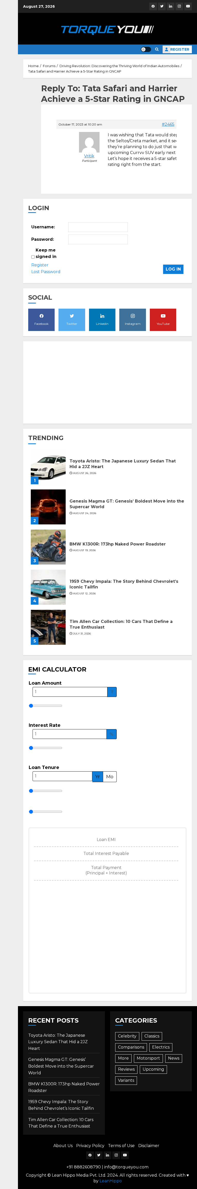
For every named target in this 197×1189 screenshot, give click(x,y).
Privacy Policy (90, 1145)
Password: (42, 239)
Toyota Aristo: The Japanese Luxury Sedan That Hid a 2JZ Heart (58, 1042)
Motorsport (148, 1058)
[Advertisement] (107, 382)
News (173, 1058)
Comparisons (131, 1047)
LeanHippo (111, 1180)
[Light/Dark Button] (146, 49)
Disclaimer (148, 1145)
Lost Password (46, 271)
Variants (126, 1080)
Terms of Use (121, 1145)
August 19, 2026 (84, 550)
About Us (63, 1145)
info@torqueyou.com (126, 1167)
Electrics (161, 1047)
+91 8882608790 (83, 1167)
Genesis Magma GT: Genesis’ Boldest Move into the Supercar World (61, 1066)
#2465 (168, 124)
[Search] (157, 49)
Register (179, 49)
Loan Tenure (44, 767)
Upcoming (153, 1069)
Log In (173, 269)
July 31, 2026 (82, 633)
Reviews (126, 1069)
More (123, 1058)
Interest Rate (45, 725)
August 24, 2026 (84, 513)
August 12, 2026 (84, 593)
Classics (151, 1036)
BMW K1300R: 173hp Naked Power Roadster (118, 544)
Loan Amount (45, 683)
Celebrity (127, 1036)
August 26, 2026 (84, 473)
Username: (43, 227)
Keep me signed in (46, 253)
